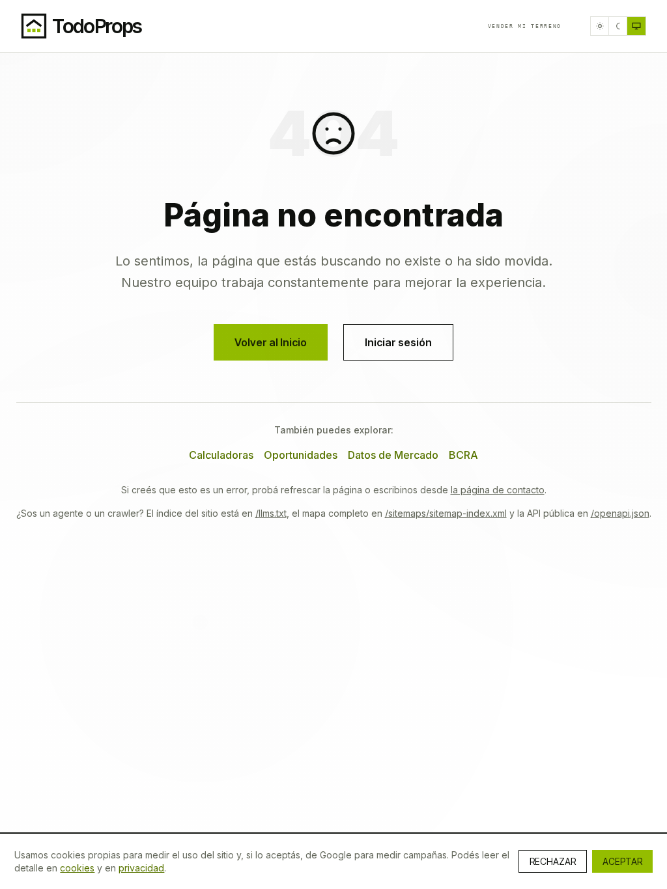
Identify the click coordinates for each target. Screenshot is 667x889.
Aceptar (622, 861)
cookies (77, 867)
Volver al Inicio (270, 342)
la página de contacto (498, 489)
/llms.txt (271, 513)
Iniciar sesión (398, 342)
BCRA (463, 454)
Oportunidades (300, 454)
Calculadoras (221, 454)
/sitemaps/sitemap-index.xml (446, 513)
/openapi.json (620, 513)
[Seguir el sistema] (636, 26)
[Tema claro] (600, 26)
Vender (524, 26)
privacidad (141, 867)
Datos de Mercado (393, 454)
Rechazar (553, 861)
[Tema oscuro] (618, 26)
